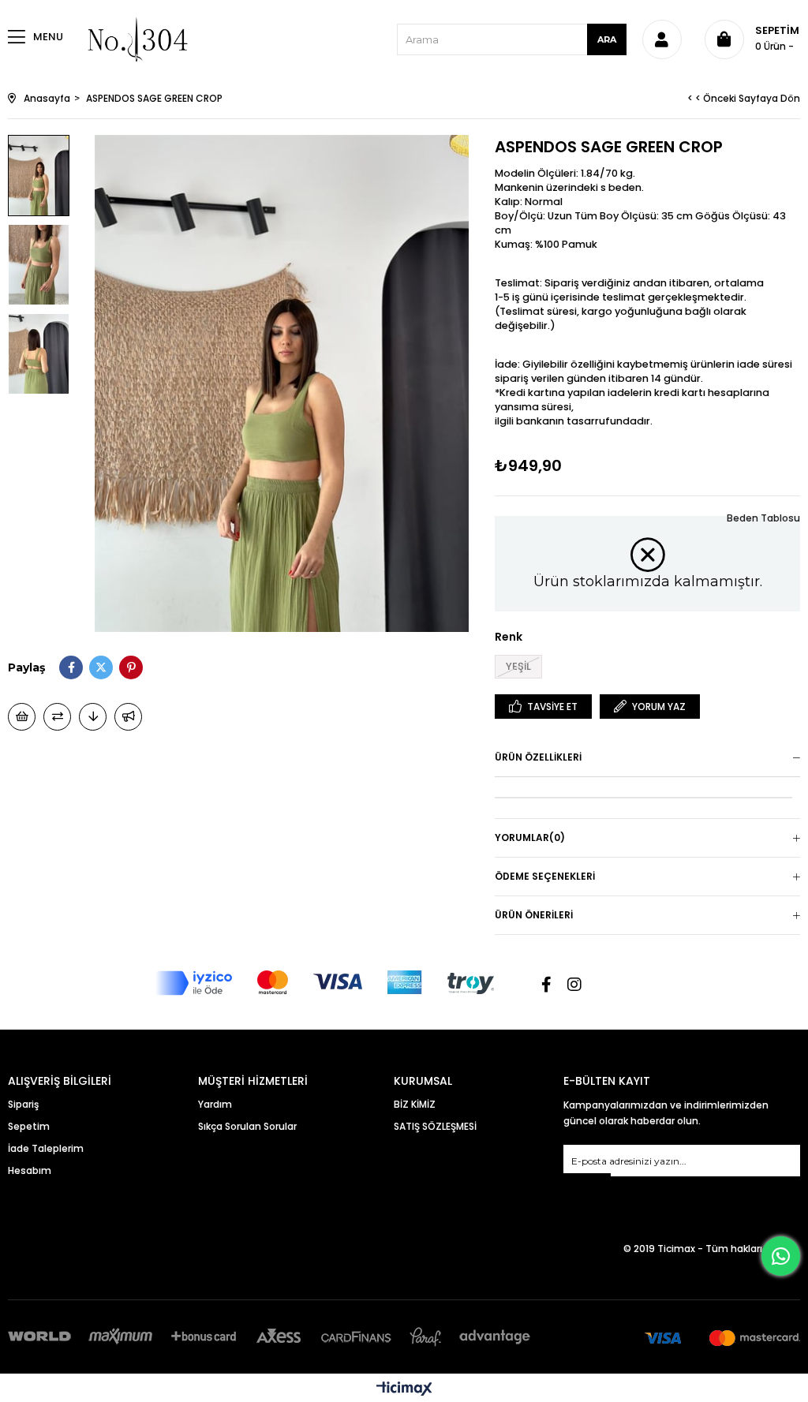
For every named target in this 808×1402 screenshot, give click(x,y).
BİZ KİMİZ (415, 1104)
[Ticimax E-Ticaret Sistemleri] (404, 1389)
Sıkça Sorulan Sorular (247, 1126)
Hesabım (29, 1170)
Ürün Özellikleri (538, 757)
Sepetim (29, 1126)
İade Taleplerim (46, 1148)
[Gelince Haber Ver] (128, 717)
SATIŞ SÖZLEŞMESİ (435, 1126)
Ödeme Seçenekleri (545, 876)
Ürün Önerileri (534, 915)
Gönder (587, 1183)
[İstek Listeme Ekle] (22, 717)
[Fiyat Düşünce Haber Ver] (93, 717)
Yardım (215, 1104)
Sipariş (23, 1104)
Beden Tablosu (763, 518)
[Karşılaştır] (57, 717)
